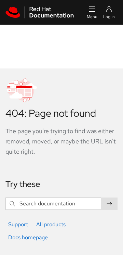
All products (51, 224)
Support (18, 224)
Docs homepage (28, 237)
